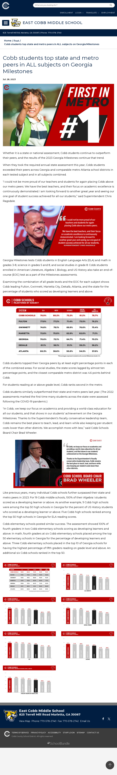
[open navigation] (5, 23)
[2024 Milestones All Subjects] (87, 577)
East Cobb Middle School (52, 23)
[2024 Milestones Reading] (29, 680)
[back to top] (110, 765)
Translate (91, 13)
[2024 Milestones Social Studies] (87, 611)
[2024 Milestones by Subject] (29, 577)
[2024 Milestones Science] (87, 646)
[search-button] (111, 5)
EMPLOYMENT (108, 13)
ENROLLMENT (66, 13)
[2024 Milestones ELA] (29, 646)
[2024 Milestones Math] (29, 611)
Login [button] (78, 13)
